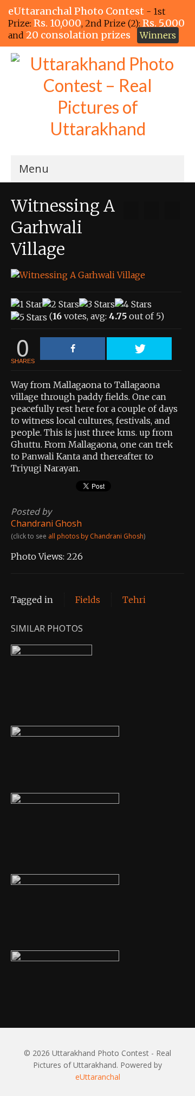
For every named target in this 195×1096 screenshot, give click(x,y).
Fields (87, 599)
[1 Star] (26, 304)
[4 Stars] (133, 304)
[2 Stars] (60, 304)
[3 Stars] (97, 304)
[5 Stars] (29, 317)
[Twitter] (139, 348)
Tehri (134, 599)
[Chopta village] (172, 210)
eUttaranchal (97, 1077)
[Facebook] (72, 348)
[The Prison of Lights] (131, 210)
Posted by (31, 511)
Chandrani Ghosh (46, 523)
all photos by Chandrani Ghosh (96, 536)
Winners (158, 35)
